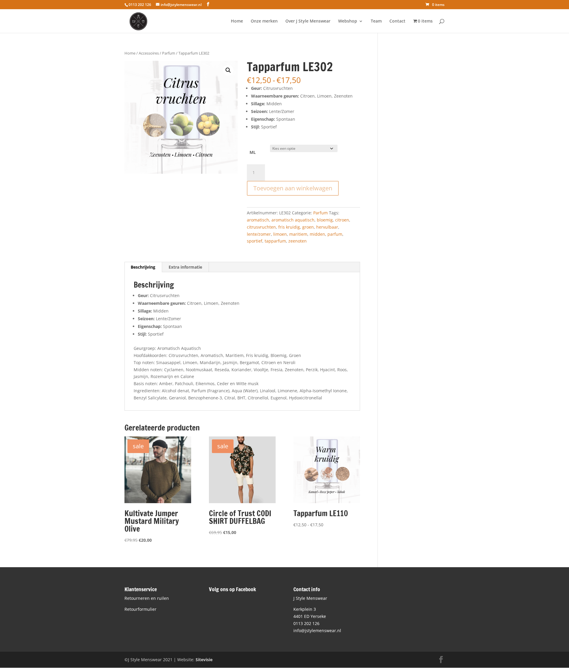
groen (308, 227)
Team (376, 21)
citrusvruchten (261, 227)
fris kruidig (289, 227)
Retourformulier (140, 609)
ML (253, 152)
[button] (228, 70)
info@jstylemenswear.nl (317, 630)
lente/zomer (259, 234)
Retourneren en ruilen (146, 598)
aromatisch (258, 220)
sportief (254, 241)
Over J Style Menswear (307, 21)
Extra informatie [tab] (185, 267)
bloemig (325, 220)
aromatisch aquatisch (292, 220)
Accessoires (149, 53)
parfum (334, 234)
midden (317, 234)
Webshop (347, 21)
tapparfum (275, 241)
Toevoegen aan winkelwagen (292, 188)
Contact (397, 21)
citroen (342, 220)
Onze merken (264, 21)
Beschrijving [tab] (143, 267)
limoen (280, 234)
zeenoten (297, 241)
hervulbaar (327, 227)
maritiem (298, 234)
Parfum (168, 53)
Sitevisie (204, 659)
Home (237, 21)
